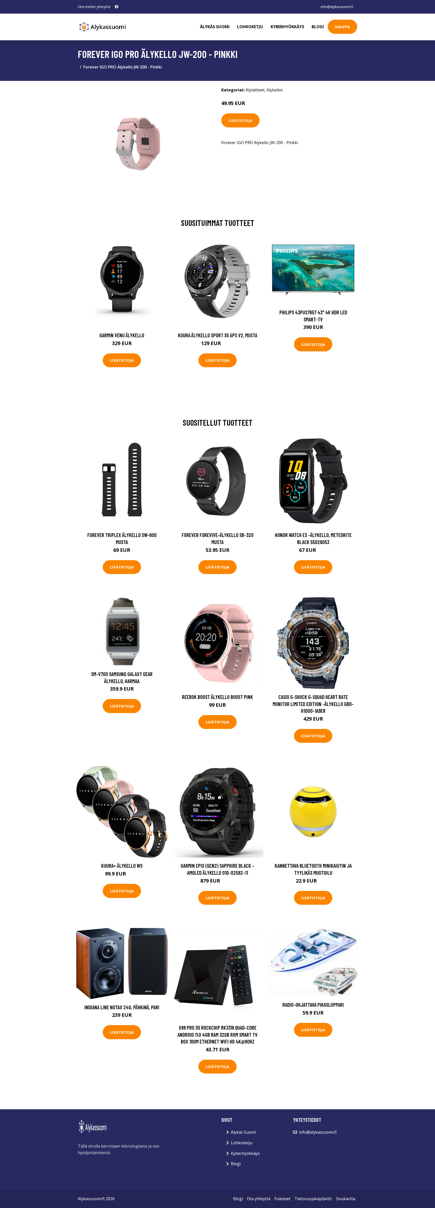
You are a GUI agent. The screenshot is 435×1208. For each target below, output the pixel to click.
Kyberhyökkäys (287, 26)
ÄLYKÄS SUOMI (215, 26)
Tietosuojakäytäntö (313, 1198)
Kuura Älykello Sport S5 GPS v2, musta (217, 335)
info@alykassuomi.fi (337, 6)
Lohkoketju (250, 26)
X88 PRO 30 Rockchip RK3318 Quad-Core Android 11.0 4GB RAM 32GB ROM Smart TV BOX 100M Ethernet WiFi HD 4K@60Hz (217, 1034)
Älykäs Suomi (243, 1132)
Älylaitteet (255, 90)
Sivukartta (345, 1198)
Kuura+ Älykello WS (121, 865)
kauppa (342, 26)
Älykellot (275, 90)
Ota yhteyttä (258, 1198)
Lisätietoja (240, 120)
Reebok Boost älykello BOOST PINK (217, 697)
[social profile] (116, 7)
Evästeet (282, 1198)
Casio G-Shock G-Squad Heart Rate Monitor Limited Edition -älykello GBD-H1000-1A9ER (313, 704)
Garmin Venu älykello (121, 335)
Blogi (318, 26)
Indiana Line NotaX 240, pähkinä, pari (121, 1007)
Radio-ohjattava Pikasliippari (313, 1004)
